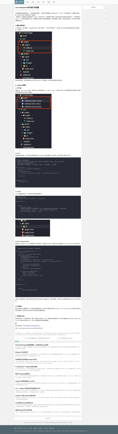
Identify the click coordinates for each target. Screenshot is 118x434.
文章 (43, 2)
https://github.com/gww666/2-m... (32, 325)
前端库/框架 (51, 428)
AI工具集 (46, 428)
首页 (27, 2)
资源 (33, 2)
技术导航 (20, 428)
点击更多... (48, 418)
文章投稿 (93, 7)
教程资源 (35, 428)
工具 (38, 2)
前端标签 (40, 428)
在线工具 (25, 428)
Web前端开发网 (25, 431)
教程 (49, 2)
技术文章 (30, 428)
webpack (33, 10)
